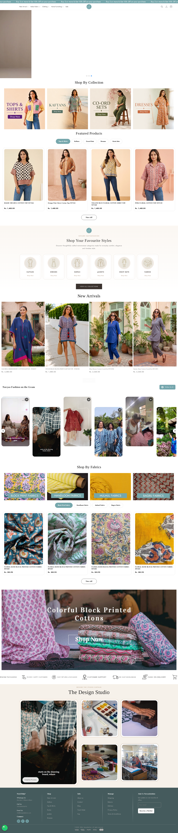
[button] (162, 6)
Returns (110, 802)
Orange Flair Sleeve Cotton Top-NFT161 (62, 203)
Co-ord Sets (90, 141)
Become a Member (146, 811)
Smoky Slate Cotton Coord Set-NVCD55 (145, 369)
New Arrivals (51, 798)
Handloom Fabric (82, 505)
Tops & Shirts (63, 141)
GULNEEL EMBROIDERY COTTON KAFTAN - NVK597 (19, 369)
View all (89, 380)
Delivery (110, 806)
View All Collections (89, 286)
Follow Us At (169, 387)
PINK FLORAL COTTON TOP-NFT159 (148, 203)
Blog (78, 806)
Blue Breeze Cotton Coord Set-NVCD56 (101, 369)
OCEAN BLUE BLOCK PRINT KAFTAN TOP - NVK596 (63, 369)
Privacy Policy (112, 810)
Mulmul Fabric (100, 505)
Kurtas (49, 810)
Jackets (49, 814)
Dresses (103, 141)
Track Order (81, 810)
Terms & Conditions (114, 814)
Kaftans (76, 141)
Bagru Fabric (115, 505)
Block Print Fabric (64, 505)
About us (80, 798)
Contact (80, 802)
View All (89, 217)
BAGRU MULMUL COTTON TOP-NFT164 (19, 203)
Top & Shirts (51, 806)
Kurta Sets (116, 141)
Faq (78, 814)
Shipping (111, 798)
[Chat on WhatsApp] (5, 828)
